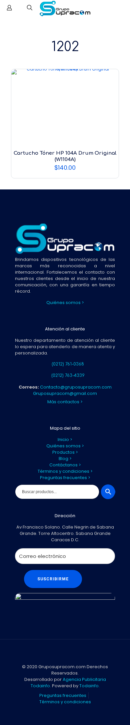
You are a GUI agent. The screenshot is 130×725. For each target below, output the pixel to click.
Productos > (65, 452)
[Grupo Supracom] (65, 8)
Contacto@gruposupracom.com (76, 387)
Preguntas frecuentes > (65, 477)
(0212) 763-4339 (68, 375)
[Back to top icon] (65, 653)
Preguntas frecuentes (62, 695)
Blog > (65, 458)
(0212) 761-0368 (68, 364)
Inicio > (65, 439)
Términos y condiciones (65, 702)
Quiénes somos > (65, 302)
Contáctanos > (65, 465)
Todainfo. (89, 686)
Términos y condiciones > (65, 471)
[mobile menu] (121, 10)
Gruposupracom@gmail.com (65, 393)
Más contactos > (65, 402)
